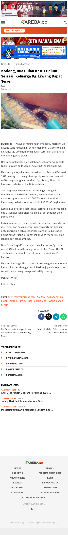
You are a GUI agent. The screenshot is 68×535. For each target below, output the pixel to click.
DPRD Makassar (14, 363)
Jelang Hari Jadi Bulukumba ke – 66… (22, 401)
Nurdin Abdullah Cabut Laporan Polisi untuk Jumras (52, 329)
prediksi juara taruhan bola (14, 449)
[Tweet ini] (48, 316)
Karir (50, 478)
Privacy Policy (17, 478)
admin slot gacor (9, 431)
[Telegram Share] (56, 316)
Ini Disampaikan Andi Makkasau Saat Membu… (27, 409)
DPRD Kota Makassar (17, 358)
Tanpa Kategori (8, 390)
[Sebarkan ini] (41, 316)
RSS (35, 509)
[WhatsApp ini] (63, 316)
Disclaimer (17, 487)
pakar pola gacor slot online (15, 444)
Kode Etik (17, 473)
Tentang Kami (50, 487)
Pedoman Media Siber (50, 473)
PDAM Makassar (14, 375)
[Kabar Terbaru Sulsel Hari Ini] (34, 22)
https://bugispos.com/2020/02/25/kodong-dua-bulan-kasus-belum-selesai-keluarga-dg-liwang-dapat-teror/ (33, 300)
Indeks (17, 468)
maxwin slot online (10, 422)
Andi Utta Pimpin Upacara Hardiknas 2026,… (26, 392)
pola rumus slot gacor (12, 427)
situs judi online (8, 436)
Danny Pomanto (15, 369)
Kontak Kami (17, 492)
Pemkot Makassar (16, 352)
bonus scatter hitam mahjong (15, 440)
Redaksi (50, 468)
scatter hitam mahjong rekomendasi (19, 418)
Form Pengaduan (50, 492)
